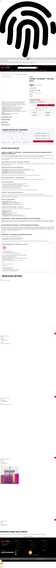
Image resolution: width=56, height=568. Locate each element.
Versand (35, 87)
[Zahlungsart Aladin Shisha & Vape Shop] (42, 110)
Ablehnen (28, 59)
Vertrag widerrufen (31, 549)
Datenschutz (5, 64)
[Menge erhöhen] (36, 105)
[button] (28, 310)
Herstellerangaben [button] (5, 119)
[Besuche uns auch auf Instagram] (48, 555)
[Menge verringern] (30, 105)
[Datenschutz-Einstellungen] (0, 0)
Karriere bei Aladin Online (20, 548)
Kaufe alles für (43, 141)
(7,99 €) (43, 133)
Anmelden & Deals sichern (28, 536)
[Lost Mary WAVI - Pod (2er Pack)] (28, 370)
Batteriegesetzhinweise (47, 547)
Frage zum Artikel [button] (5, 124)
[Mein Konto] (52, 68)
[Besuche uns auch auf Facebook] (48, 553)
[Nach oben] (1, 561)
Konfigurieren (28, 58)
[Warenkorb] (54, 68)
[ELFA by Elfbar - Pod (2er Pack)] (28, 307)
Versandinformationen (33, 546)
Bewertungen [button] (4, 122)
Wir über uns (18, 546)
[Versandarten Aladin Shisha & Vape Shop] (21, 553)
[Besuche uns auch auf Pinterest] (48, 552)
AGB (44, 546)
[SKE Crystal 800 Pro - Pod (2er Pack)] (28, 431)
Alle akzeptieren (28, 57)
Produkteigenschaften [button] (6, 117)
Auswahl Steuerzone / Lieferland (33, 90)
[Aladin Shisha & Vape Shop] (5, 67)
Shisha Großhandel (19, 547)
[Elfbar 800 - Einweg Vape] (28, 493)
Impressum (1, 64)
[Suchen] (37, 68)
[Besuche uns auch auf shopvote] (30, 552)
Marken (44, 70)
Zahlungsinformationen (33, 547)
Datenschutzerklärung (33, 62)
